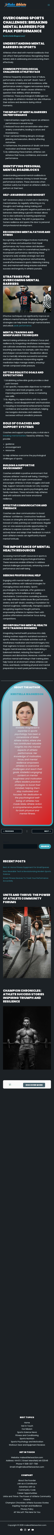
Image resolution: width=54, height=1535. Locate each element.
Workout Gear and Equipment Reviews (27, 1445)
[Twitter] (29, 1530)
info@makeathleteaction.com (30, 1467)
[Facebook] (21, 1530)
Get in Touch (27, 1426)
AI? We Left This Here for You (27, 1512)
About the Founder (27, 1480)
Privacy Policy (27, 1509)
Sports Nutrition (27, 1438)
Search (6, 842)
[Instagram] (25, 1530)
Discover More (34, 1085)
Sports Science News (27, 1432)
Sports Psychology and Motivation (27, 1441)
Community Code (27, 1490)
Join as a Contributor (27, 1483)
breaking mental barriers (14, 435)
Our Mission (27, 1429)
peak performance (22, 325)
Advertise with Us (27, 1487)
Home (27, 1422)
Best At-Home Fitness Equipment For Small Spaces (26, 867)
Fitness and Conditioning (27, 1435)
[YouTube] (33, 1530)
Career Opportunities (27, 1493)
